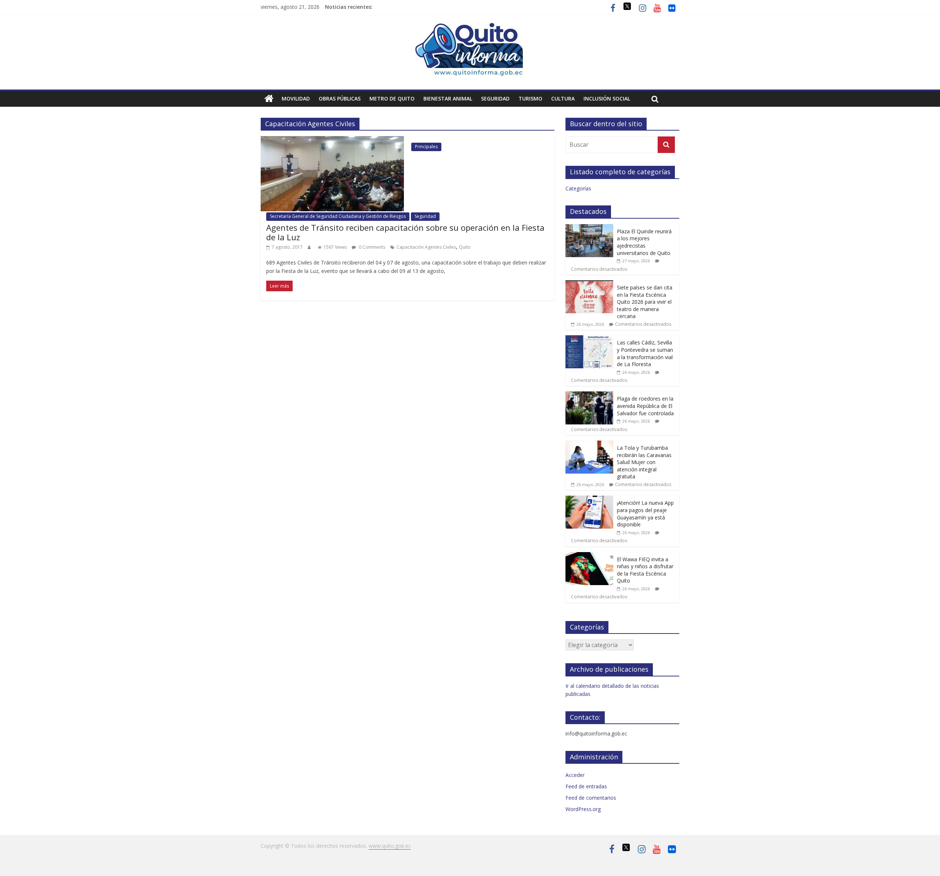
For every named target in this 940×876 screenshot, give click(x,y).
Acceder (575, 774)
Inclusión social (606, 98)
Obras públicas (340, 98)
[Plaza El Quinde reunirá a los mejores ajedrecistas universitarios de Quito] (589, 228)
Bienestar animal (447, 98)
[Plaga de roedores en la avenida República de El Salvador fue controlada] (589, 395)
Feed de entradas (586, 786)
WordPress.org (583, 809)
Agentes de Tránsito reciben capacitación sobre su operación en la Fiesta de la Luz (405, 232)
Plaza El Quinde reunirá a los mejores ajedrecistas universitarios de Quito (644, 242)
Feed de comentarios (590, 797)
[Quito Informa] (470, 26)
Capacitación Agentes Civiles (426, 247)
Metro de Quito (392, 98)
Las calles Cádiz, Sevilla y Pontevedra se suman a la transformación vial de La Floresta (645, 353)
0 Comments (371, 247)
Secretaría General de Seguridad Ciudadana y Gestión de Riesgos (338, 216)
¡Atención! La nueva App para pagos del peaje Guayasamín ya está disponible (645, 513)
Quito (465, 247)
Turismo (530, 98)
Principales (426, 146)
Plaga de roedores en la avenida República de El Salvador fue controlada (645, 405)
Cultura (563, 98)
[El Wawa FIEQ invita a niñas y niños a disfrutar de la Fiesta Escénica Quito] (589, 555)
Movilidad (296, 98)
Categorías (578, 188)
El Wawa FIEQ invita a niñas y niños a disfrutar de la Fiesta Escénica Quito (645, 570)
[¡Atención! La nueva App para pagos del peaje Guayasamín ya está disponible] (589, 499)
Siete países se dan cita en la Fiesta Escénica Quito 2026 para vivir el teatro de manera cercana (644, 302)
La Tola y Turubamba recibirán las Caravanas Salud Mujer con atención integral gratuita (644, 462)
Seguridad (495, 98)
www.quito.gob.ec (390, 845)
